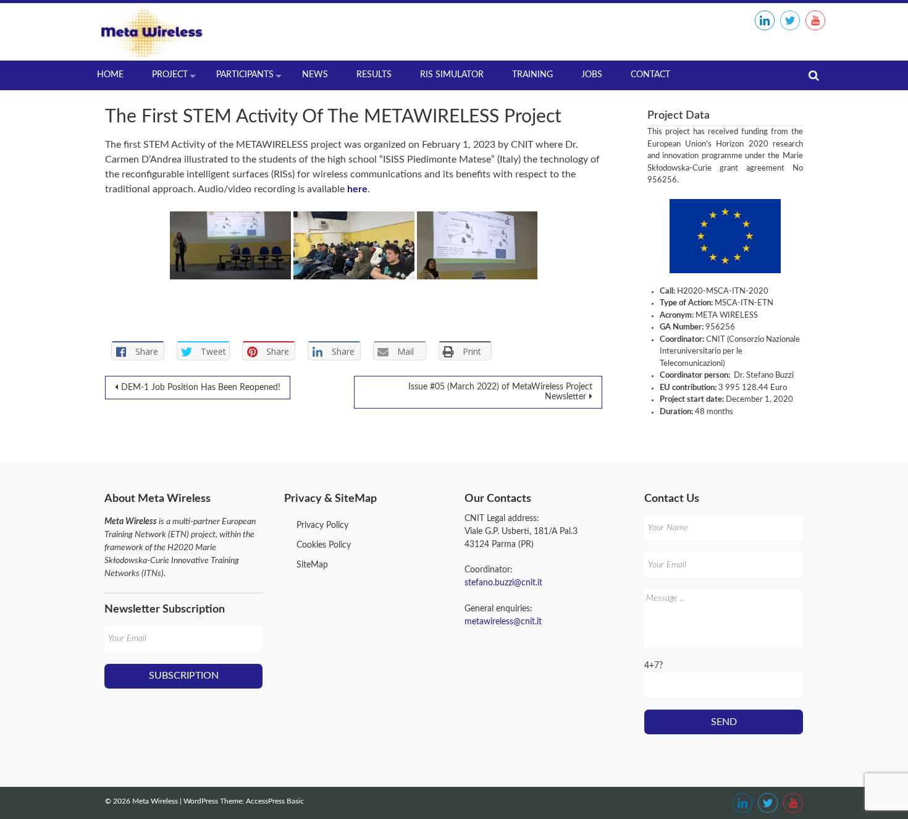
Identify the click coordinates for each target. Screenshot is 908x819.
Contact (650, 74)
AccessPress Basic (275, 801)
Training (532, 74)
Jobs (591, 74)
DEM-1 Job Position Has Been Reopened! (200, 387)
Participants (245, 74)
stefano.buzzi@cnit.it (503, 583)
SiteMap (312, 565)
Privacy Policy (322, 525)
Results (374, 74)
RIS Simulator (452, 74)
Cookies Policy (323, 545)
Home (110, 74)
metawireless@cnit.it (503, 621)
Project (170, 74)
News (315, 74)
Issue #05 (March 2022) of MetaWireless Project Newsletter (500, 392)
